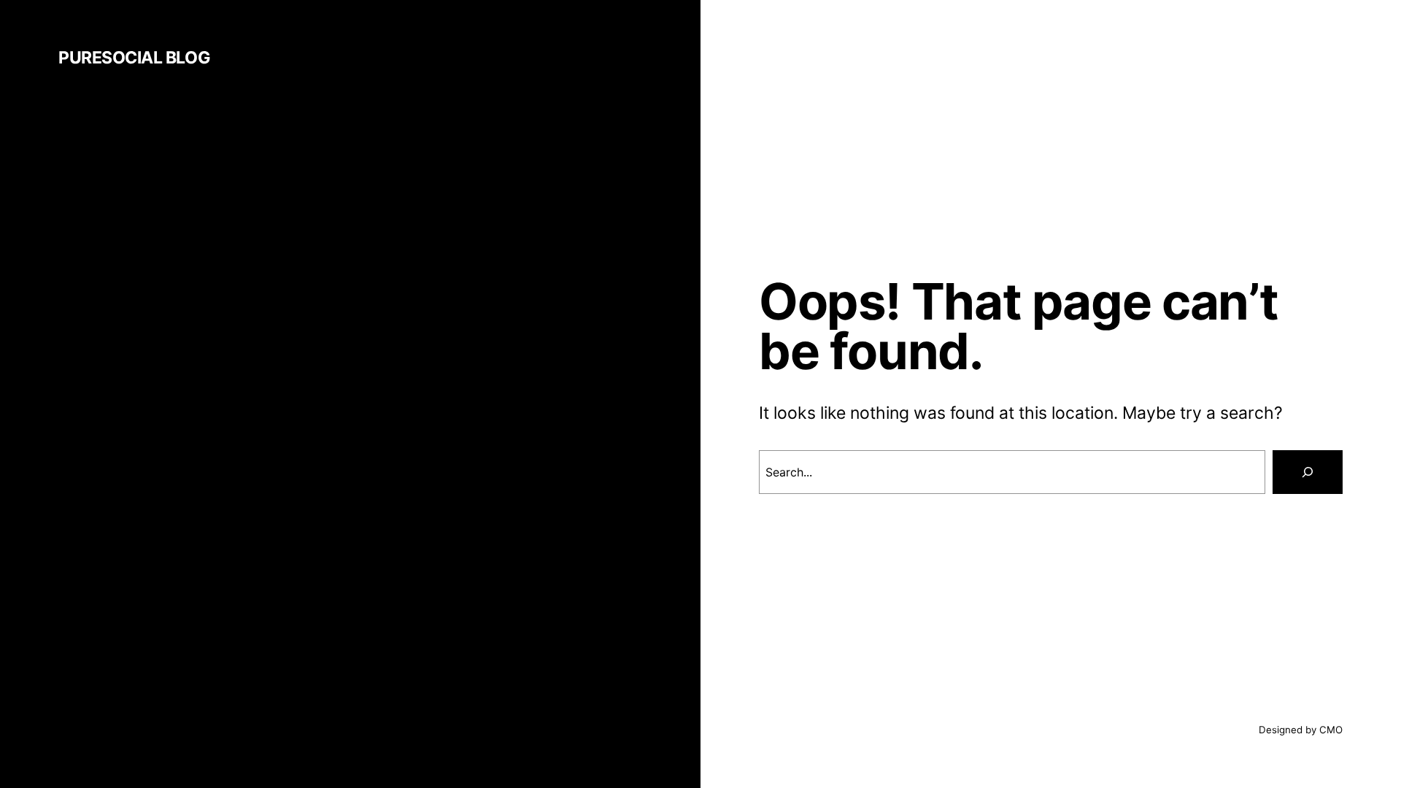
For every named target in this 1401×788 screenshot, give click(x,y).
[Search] (1308, 472)
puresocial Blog (134, 57)
